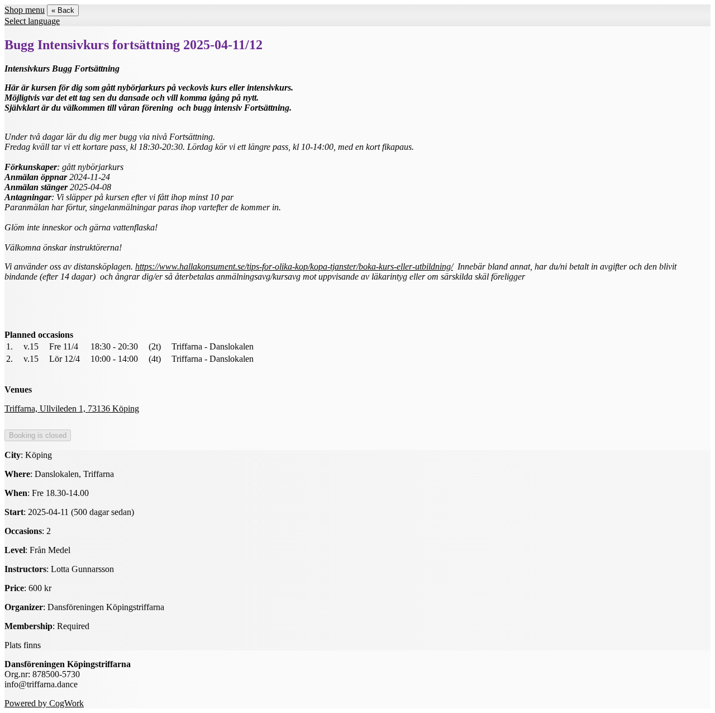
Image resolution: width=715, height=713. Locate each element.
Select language (32, 21)
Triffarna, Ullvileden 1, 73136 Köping (71, 408)
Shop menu (24, 10)
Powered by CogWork (44, 703)
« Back (62, 10)
